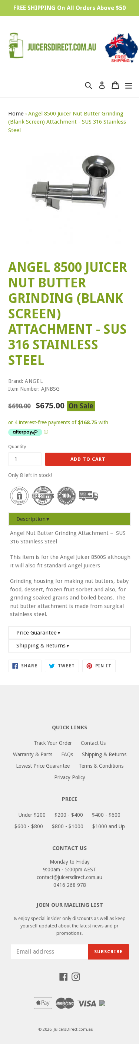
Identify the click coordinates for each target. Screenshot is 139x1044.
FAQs (67, 754)
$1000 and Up (108, 826)
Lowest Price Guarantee (43, 766)
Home (16, 113)
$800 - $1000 (67, 826)
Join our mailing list (69, 905)
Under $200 (32, 815)
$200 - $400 (68, 815)
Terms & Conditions (101, 766)
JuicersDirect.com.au (73, 1029)
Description (33, 519)
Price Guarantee (38, 632)
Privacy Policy (69, 777)
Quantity (17, 446)
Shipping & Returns (43, 645)
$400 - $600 (106, 815)
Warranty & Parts (32, 754)
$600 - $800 (28, 826)
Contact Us (93, 743)
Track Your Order (53, 743)
